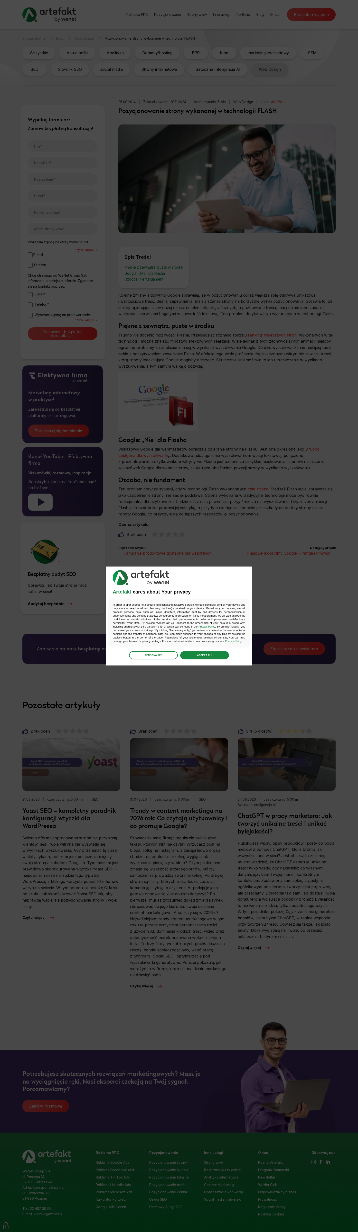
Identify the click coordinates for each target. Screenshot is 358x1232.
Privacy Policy (206, 626)
